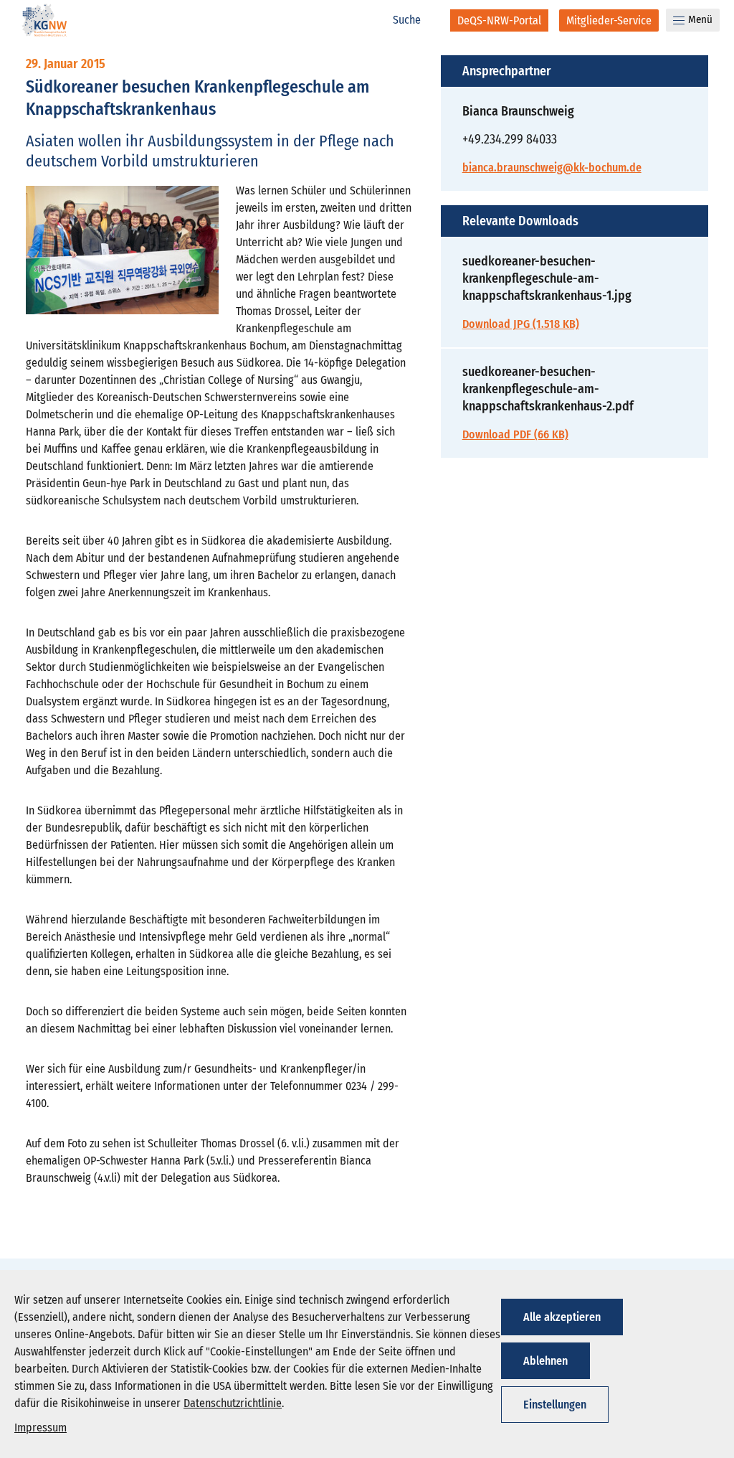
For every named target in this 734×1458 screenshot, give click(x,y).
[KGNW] (44, 22)
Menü (700, 19)
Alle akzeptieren (562, 1317)
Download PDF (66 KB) (515, 434)
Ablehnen (545, 1361)
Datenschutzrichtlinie (233, 1403)
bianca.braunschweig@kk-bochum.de (552, 167)
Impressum (40, 1427)
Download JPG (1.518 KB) (520, 324)
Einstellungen (554, 1404)
